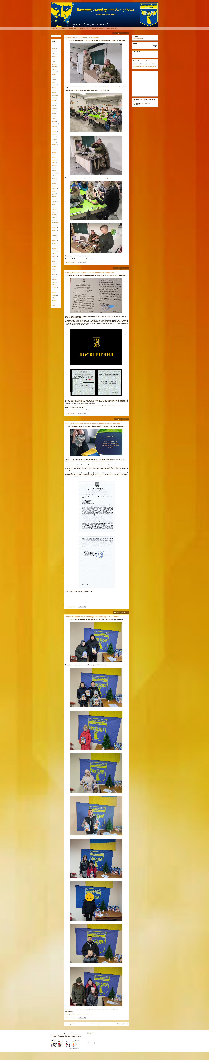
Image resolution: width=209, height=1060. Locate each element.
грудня (54, 64)
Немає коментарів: (71, 262)
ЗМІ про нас (72, 28)
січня (53, 61)
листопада (55, 66)
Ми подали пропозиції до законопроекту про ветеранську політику (92, 423)
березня (54, 56)
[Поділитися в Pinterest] (85, 262)
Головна (63, 28)
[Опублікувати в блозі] (80, 262)
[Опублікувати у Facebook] (83, 262)
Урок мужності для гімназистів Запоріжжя (82, 37)
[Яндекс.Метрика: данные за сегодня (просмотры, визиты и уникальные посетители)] (92, 1033)
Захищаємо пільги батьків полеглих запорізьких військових (89, 273)
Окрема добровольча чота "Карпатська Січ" (144, 66)
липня (53, 48)
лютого (54, 58)
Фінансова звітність (98, 28)
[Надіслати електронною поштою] (78, 262)
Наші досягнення (84, 28)
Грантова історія (112, 28)
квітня (53, 53)
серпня (54, 45)
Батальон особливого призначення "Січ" (143, 64)
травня (54, 51)
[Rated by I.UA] (91, 1043)
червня (54, 77)
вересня (54, 71)
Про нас (54, 28)
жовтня (54, 69)
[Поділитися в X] (81, 262)
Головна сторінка (96, 1024)
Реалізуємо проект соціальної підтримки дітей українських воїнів (92, 617)
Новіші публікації (70, 1024)
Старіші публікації (122, 1024)
